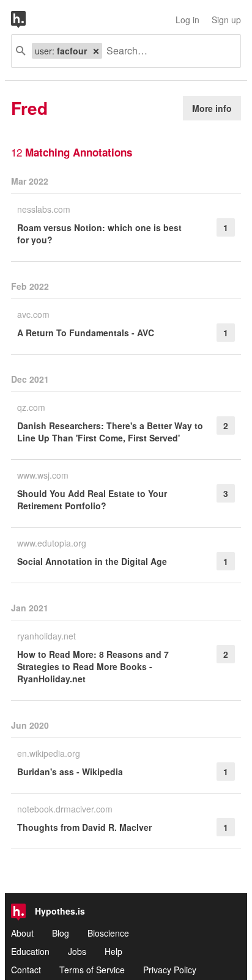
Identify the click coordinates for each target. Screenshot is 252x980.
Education (30, 951)
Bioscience (108, 933)
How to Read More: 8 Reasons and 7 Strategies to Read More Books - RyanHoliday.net (93, 666)
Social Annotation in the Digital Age (92, 561)
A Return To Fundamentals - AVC (85, 332)
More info (212, 108)
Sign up (226, 19)
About (22, 933)
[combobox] (166, 51)
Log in (187, 19)
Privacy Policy (169, 969)
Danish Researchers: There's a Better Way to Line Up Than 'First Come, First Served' (110, 431)
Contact (26, 969)
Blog (60, 933)
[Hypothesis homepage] (27, 19)
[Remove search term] (96, 51)
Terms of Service (92, 969)
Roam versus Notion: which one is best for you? (99, 233)
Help (113, 951)
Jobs (77, 951)
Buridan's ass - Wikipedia (70, 771)
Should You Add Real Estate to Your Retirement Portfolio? (92, 499)
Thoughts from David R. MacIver (84, 827)
